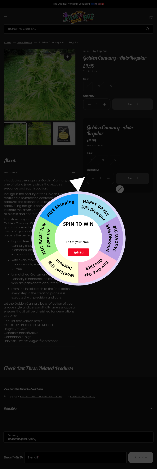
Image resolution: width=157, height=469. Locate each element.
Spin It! (78, 252)
